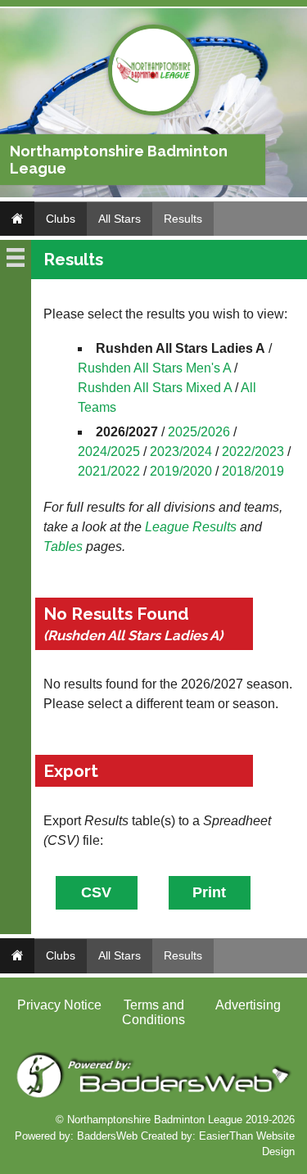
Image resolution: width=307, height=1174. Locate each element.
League (167, 527)
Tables (63, 546)
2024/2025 (109, 451)
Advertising (248, 1005)
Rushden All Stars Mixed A (155, 388)
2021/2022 (109, 471)
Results (183, 218)
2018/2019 (253, 471)
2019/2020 (181, 471)
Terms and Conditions (153, 1012)
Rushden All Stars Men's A (154, 368)
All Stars (119, 218)
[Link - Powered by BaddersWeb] (153, 1096)
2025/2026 (199, 432)
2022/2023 (253, 451)
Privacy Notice (59, 1005)
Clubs (60, 218)
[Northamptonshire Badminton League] (153, 112)
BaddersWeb (107, 1136)
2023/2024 (181, 451)
